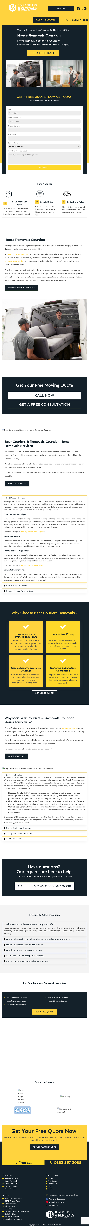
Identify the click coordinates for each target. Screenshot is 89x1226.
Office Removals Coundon (16, 1004)
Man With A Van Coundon (58, 998)
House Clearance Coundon (58, 1001)
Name (11, 109)
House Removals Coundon (16, 1001)
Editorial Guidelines (12, 1216)
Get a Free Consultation (44, 404)
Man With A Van (11, 1186)
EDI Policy (8, 1209)
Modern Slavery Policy (13, 1198)
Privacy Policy (10, 1206)
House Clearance (11, 1189)
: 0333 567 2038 (44, 886)
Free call (25, 1163)
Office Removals (11, 1184)
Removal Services (17, 483)
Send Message (44, 167)
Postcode (12, 134)
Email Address (14, 118)
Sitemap (51, 1189)
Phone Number (15, 126)
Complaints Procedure (13, 1219)
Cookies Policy (10, 1203)
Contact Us (52, 1184)
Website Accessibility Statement (17, 1211)
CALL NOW (44, 395)
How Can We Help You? (18, 151)
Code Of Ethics (10, 1214)
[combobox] (44, 146)
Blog (49, 1186)
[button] (59, 8)
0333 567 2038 (79, 20)
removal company (69, 728)
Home (50, 1178)
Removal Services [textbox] (16, 146)
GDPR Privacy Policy (12, 1201)
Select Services (14, 143)
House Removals (16, 756)
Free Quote (52, 1181)
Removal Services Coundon (16, 998)
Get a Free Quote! (44, 693)
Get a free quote (45, 20)
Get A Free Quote (44, 1012)
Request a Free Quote (44, 1147)
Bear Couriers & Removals (21, 288)
